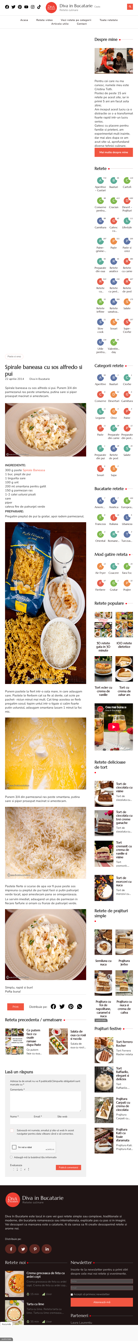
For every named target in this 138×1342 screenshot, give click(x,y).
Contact (82, 23)
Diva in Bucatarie (76, 5)
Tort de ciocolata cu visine (124, 787)
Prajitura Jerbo (124, 962)
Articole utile (60, 23)
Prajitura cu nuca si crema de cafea (124, 1007)
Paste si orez (14, 356)
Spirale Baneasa (34, 470)
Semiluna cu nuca (103, 962)
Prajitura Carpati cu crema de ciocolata (123, 1104)
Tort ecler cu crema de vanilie (103, 691)
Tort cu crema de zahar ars (124, 691)
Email (38, 1116)
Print (16, 1007)
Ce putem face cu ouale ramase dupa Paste (34, 1037)
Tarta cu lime (35, 1304)
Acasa (24, 20)
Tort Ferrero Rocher (124, 1043)
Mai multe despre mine (113, 152)
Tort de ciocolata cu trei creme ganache (124, 817)
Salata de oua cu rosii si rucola (78, 1035)
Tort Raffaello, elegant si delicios (122, 1073)
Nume (14, 1116)
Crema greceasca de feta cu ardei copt (46, 1275)
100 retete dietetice (124, 645)
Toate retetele (109, 20)
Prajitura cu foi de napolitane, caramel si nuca (103, 1009)
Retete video (44, 20)
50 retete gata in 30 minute (103, 646)
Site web (62, 1116)
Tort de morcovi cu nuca (123, 881)
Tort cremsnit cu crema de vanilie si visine (124, 850)
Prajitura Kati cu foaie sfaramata (122, 1134)
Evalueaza (16, 1165)
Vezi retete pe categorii (76, 20)
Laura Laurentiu (81, 1323)
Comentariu (17, 1089)
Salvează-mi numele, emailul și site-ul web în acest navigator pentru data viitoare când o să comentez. (45, 1132)
